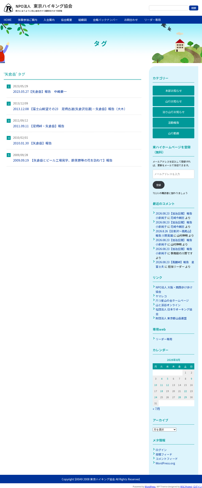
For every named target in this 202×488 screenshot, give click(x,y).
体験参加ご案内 (27, 20)
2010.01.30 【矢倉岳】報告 (32, 143)
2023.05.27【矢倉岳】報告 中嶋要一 (40, 91)
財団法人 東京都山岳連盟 (171, 318)
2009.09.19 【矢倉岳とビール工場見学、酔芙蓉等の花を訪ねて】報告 (62, 160)
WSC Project (186, 486)
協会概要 (66, 20)
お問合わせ (131, 20)
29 (185, 397)
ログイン (161, 450)
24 (155, 397)
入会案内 (49, 20)
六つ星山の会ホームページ (172, 300)
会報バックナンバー (105, 20)
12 (167, 385)
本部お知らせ (173, 91)
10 (155, 385)
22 (185, 391)
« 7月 (156, 408)
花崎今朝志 (177, 218)
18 (161, 391)
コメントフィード (167, 459)
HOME (8, 20)
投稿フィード (164, 454)
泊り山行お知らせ (174, 112)
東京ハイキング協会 (52, 6)
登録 (158, 185)
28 (179, 397)
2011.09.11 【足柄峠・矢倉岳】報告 (40, 126)
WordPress (150, 486)
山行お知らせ (173, 101)
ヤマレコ (161, 296)
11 (161, 385)
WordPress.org (165, 463)
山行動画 (173, 133)
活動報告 (173, 123)
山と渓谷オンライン (168, 305)
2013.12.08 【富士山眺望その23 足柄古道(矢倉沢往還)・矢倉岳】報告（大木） (71, 108)
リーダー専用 (152, 20)
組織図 (82, 20)
